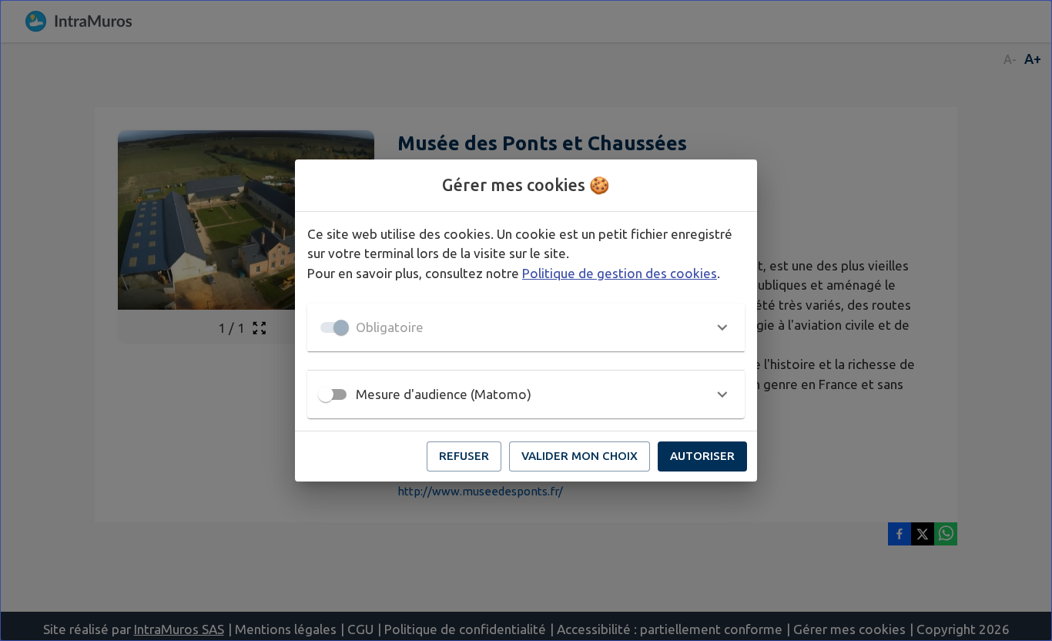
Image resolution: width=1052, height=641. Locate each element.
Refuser (464, 455)
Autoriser (702, 455)
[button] (526, 327)
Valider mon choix (579, 455)
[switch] (325, 394)
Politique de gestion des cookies (619, 273)
